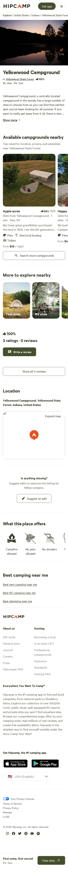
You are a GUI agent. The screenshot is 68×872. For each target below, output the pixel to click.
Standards (40, 667)
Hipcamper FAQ (13, 669)
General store (11, 643)
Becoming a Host (45, 637)
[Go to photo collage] (34, 43)
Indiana (35, 15)
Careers (8, 656)
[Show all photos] (34, 43)
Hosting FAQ (42, 674)
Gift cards (9, 637)
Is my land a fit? (44, 643)
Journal (8, 650)
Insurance (40, 661)
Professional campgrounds (42, 652)
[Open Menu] (61, 6)
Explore (7, 15)
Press (6, 663)
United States (21, 15)
